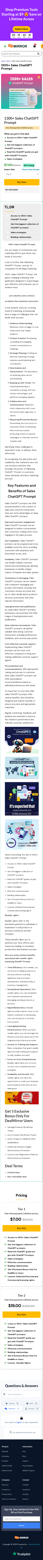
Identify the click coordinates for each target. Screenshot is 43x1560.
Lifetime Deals (7, 1466)
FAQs (33, 1403)
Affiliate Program (28, 1471)
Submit (21, 1525)
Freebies (5, 1461)
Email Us (25, 1499)
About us (5, 1485)
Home (3, 61)
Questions (13, 1408)
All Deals (5, 1451)
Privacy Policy (7, 1494)
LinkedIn (25, 1485)
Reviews (13, 1403)
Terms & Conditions (9, 1499)
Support (25, 1461)
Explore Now (21, 29)
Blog (24, 1456)
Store (8, 61)
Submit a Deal (7, 1471)
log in (19, 1422)
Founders (33, 1408)
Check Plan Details (30, 169)
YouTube (25, 1494)
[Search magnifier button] (38, 53)
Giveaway (5, 1456)
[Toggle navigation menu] (5, 46)
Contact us (6, 1490)
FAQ (23, 1451)
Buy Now (21, 182)
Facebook (26, 1490)
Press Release (27, 1466)
